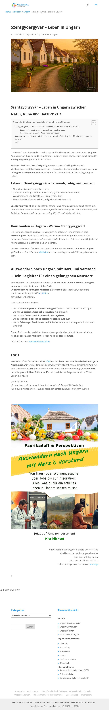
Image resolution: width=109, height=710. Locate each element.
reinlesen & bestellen (38, 341)
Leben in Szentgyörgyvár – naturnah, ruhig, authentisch (42, 130)
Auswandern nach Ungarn (27, 691)
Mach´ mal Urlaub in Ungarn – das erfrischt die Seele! (66, 691)
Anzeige (94, 564)
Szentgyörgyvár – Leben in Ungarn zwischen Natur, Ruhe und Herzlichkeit (46, 126)
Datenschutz (72, 695)
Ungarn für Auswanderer (70, 623)
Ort (48, 361)
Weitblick (43, 252)
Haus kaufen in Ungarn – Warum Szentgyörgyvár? (40, 133)
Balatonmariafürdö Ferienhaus (47, 695)
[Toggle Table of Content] (92, 122)
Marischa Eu (20, 34)
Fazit (16, 142)
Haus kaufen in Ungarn (69, 634)
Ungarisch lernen (67, 631)
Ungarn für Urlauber (68, 627)
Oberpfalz (64, 643)
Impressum (86, 695)
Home (8, 11)
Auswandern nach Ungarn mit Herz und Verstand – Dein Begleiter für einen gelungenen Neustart (53, 137)
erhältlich (43, 293)
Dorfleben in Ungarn (21, 11)
